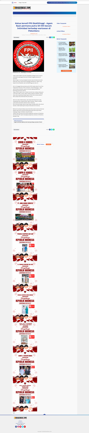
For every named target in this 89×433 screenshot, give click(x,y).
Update (48, 144)
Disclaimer (20, 422)
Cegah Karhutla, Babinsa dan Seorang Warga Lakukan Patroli (28, 122)
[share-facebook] (50, 37)
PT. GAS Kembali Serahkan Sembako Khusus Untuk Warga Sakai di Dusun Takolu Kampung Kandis (62, 2)
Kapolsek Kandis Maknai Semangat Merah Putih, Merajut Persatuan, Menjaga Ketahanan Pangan (63, 60)
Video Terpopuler (61, 23)
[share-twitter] (52, 37)
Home (15, 2)
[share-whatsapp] (54, 37)
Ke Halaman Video (66, 26)
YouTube (25, 428)
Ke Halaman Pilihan (66, 34)
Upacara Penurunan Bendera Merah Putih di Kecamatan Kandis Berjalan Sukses (63, 54)
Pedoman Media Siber (20, 423)
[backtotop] (44, 415)
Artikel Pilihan (61, 31)
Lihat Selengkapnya (66, 70)
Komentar (17, 37)
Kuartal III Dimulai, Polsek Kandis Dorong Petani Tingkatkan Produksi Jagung (63, 65)
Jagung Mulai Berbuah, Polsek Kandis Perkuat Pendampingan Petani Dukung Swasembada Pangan (63, 49)
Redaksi (20, 421)
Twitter (23, 428)
